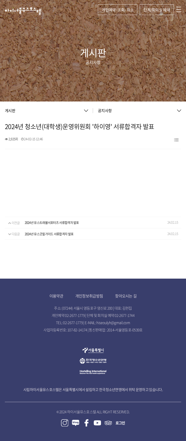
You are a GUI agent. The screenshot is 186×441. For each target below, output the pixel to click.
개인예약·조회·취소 (117, 10)
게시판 (10, 110)
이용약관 (56, 296)
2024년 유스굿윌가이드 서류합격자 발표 (49, 233)
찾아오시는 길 (126, 296)
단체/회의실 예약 (157, 10)
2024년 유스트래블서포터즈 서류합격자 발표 (52, 222)
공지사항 (105, 110)
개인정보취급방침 (89, 296)
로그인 (120, 423)
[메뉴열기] (178, 9)
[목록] (176, 140)
